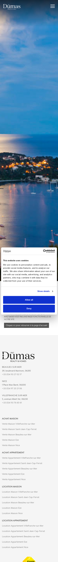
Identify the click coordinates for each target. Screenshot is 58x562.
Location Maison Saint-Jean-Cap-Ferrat (20, 497)
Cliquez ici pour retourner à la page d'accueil (26, 325)
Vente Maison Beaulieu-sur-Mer (16, 434)
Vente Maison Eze (10, 439)
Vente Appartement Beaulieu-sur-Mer (19, 468)
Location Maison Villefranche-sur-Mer (20, 491)
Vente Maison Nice (11, 445)
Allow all (29, 300)
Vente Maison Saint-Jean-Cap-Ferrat (19, 429)
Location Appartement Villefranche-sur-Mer (22, 525)
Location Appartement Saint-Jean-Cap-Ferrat (23, 531)
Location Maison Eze (11, 507)
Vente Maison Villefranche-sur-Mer (18, 423)
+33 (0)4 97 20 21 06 (12, 388)
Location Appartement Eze (14, 541)
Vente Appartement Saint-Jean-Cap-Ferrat (22, 463)
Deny (29, 308)
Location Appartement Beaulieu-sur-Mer (21, 536)
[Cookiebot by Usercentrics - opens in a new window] (43, 251)
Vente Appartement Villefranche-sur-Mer (21, 457)
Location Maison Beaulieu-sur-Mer (18, 502)
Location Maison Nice (12, 513)
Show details (43, 291)
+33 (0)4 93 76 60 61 (12, 402)
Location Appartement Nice (15, 547)
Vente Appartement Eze (13, 474)
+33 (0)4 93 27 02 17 (12, 374)
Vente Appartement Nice (13, 479)
